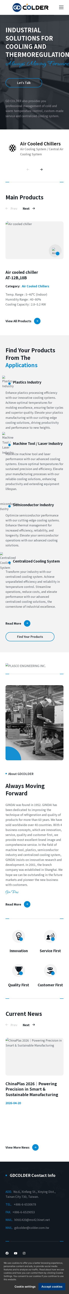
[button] (29, 169)
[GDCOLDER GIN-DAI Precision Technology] (30, 7)
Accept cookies (51, 1286)
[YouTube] (15, 1253)
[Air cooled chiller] (34, 240)
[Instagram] (24, 1253)
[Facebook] (7, 1253)
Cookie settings (25, 1286)
